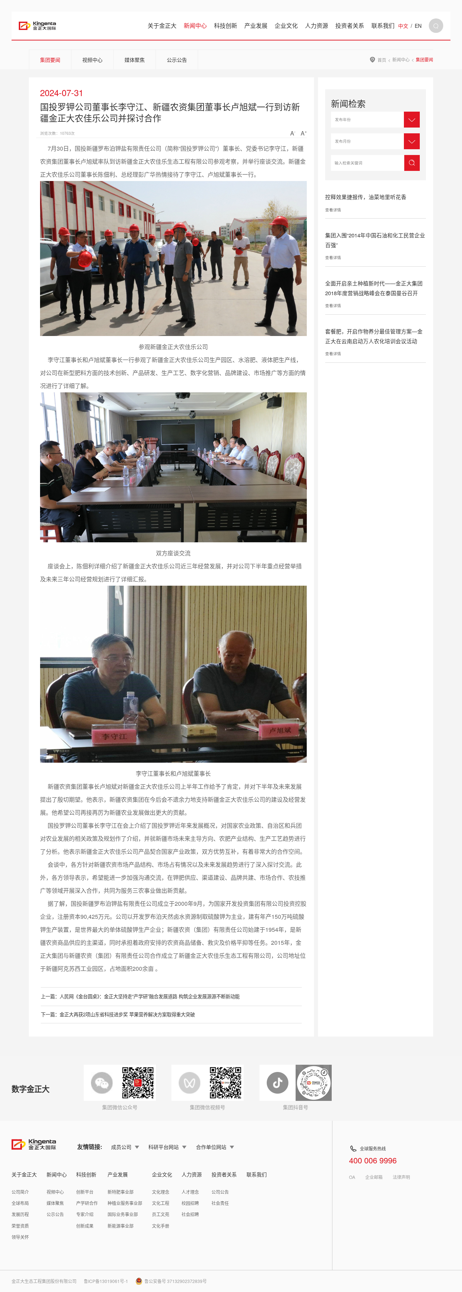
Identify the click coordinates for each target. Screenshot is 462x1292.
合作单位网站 (211, 1147)
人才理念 (190, 1192)
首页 (382, 60)
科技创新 (225, 25)
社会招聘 (190, 1214)
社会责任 (220, 1203)
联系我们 (383, 25)
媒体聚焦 (135, 59)
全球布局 (20, 1203)
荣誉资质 (20, 1226)
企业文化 (286, 25)
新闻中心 (195, 25)
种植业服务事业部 (125, 1203)
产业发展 (255, 25)
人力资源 (316, 25)
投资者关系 (349, 25)
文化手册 (160, 1226)
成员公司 (121, 1147)
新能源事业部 (121, 1226)
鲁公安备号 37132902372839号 (175, 1281)
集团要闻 (50, 59)
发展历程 (20, 1214)
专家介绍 (84, 1214)
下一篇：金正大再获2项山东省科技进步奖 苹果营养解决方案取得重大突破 (118, 1014)
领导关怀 (20, 1237)
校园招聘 (190, 1203)
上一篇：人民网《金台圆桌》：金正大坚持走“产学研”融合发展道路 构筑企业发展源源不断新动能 (140, 996)
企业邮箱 (374, 1177)
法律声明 (401, 1177)
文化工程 (160, 1203)
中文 (403, 25)
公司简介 (20, 1192)
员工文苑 (160, 1214)
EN (418, 25)
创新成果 (84, 1226)
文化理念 (160, 1192)
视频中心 (92, 59)
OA (352, 1177)
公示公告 (177, 59)
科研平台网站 (163, 1147)
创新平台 (84, 1192)
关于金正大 (162, 25)
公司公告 (220, 1192)
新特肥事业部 (121, 1192)
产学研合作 (87, 1203)
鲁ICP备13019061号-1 (106, 1281)
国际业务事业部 (123, 1214)
